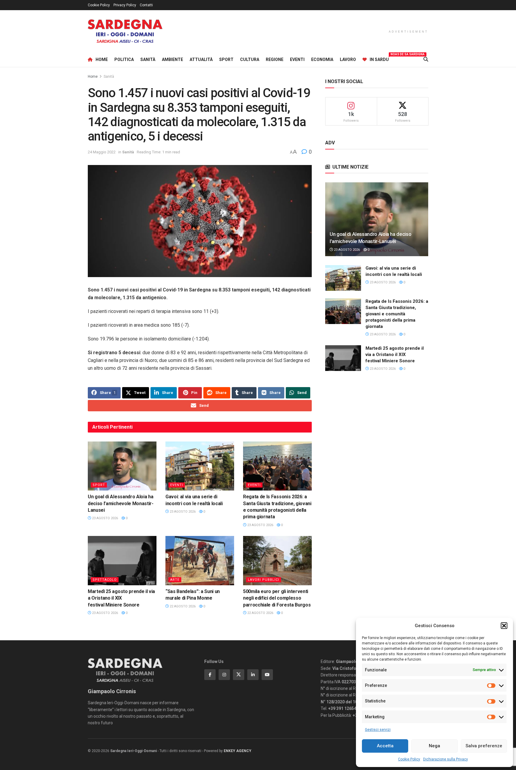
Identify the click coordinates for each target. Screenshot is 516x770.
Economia (322, 59)
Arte (174, 580)
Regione (274, 59)
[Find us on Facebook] (210, 674)
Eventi (297, 59)
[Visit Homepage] (125, 31)
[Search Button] (425, 59)
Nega (434, 745)
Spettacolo (105, 580)
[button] (504, 626)
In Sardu (379, 58)
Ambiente (172, 59)
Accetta (385, 745)
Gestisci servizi (378, 730)
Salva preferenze (484, 745)
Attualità (201, 59)
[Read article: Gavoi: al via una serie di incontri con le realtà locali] (199, 466)
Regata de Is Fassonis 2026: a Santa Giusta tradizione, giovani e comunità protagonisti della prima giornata (397, 314)
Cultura (249, 59)
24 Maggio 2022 (102, 152)
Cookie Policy (409, 759)
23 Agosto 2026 (104, 518)
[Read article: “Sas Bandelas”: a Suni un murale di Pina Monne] (199, 560)
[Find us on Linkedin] (253, 674)
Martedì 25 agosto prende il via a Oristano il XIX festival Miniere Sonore (121, 598)
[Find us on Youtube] (267, 674)
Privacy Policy (124, 5)
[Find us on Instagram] (224, 674)
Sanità (147, 59)
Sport (226, 59)
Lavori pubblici (263, 580)
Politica (124, 59)
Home (102, 59)
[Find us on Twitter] (238, 674)
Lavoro (348, 59)
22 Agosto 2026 (182, 606)
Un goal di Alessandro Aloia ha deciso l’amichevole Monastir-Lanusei (120, 503)
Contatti (146, 5)
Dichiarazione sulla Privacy (445, 759)
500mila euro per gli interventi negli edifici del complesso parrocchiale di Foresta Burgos (277, 598)
